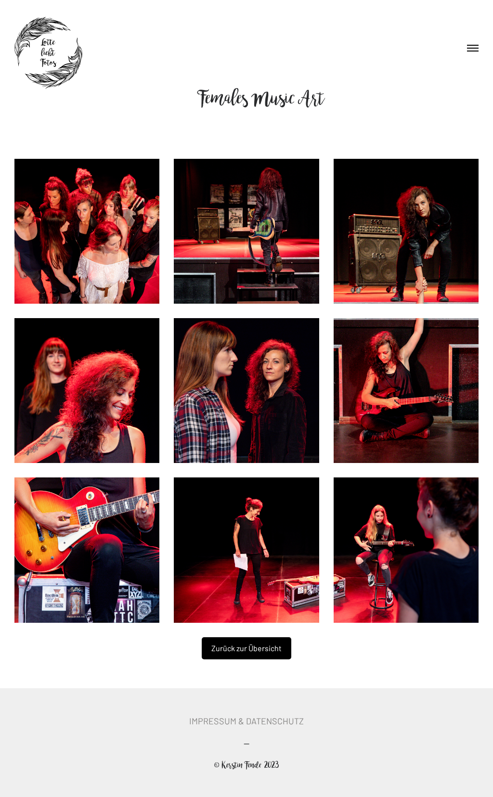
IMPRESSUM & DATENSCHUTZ (246, 721)
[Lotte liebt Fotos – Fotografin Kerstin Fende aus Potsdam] (48, 53)
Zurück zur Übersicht (246, 648)
